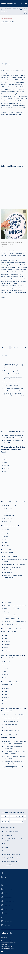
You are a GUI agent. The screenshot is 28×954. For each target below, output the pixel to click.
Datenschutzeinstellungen (7, 941)
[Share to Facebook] (6, 64)
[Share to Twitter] (9, 64)
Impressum (4, 937)
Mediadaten (4, 944)
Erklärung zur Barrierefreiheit (8, 942)
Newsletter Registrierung (7, 948)
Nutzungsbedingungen (6, 946)
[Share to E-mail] (2, 64)
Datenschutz (4, 939)
